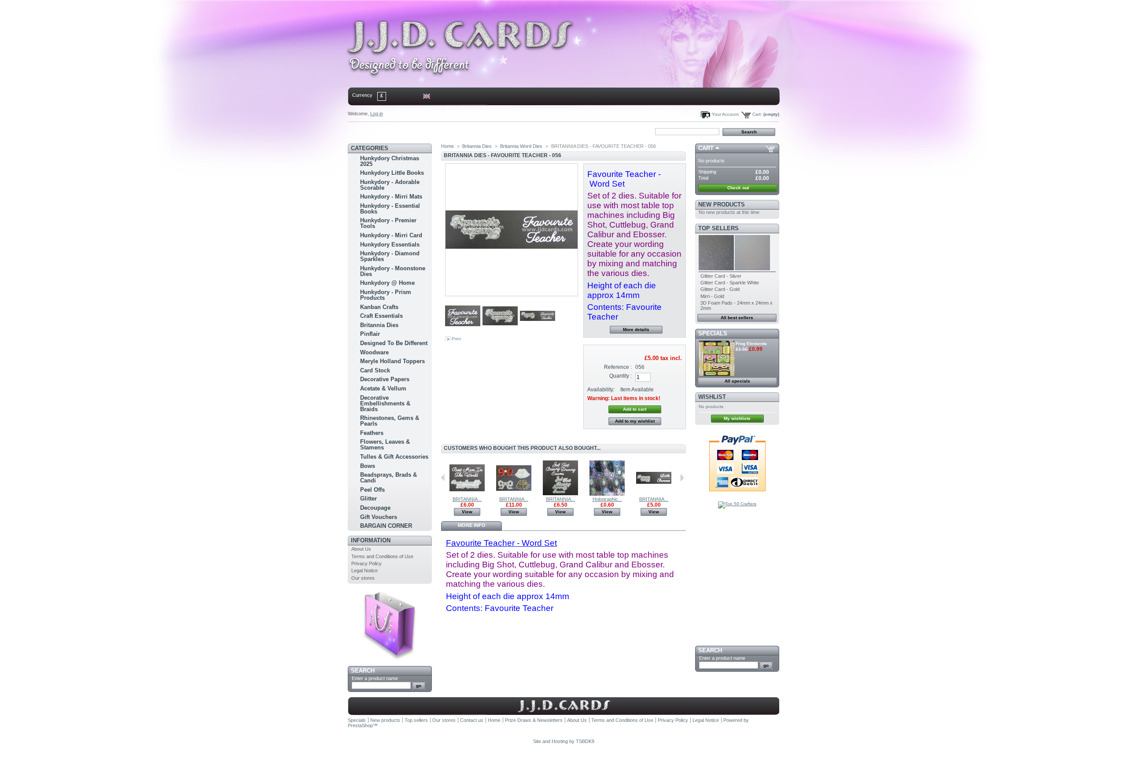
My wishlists (737, 418)
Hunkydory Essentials (390, 244)
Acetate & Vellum (383, 388)
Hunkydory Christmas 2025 (389, 161)
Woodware (374, 352)
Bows (367, 466)
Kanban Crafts (379, 307)
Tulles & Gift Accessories (394, 456)
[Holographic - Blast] (607, 494)
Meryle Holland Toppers (392, 361)
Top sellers (718, 228)
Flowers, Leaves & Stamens (385, 444)
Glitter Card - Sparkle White (729, 282)
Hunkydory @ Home (387, 283)
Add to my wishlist (635, 421)
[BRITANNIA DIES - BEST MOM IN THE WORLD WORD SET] (467, 494)
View (467, 511)
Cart (706, 148)
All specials (737, 381)
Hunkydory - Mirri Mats (391, 196)
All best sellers (737, 317)
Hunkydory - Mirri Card (391, 235)
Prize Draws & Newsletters (534, 720)
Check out (738, 187)
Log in (376, 113)
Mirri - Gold (712, 296)
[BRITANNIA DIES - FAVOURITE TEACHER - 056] (462, 332)
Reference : (618, 367)
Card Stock (375, 370)
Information (370, 540)
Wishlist (712, 397)
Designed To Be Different (393, 343)
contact (391, 131)
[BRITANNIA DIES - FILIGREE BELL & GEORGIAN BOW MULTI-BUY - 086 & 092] (513, 494)
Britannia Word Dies (521, 146)
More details (636, 329)
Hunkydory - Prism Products (385, 295)
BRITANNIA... (467, 499)
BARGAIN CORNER (386, 526)
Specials (712, 333)
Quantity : (620, 376)
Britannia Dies (379, 325)
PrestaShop (360, 725)
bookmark (449, 131)
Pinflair (370, 334)
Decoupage (375, 507)
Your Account (725, 114)
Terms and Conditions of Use (382, 556)
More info (472, 525)
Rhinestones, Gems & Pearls (389, 421)
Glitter (368, 498)
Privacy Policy (366, 563)
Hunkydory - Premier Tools (388, 223)
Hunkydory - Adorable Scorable (390, 185)
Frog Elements (751, 343)
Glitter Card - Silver (720, 276)
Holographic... (607, 499)
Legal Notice (364, 570)
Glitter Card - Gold (720, 289)
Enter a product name (375, 678)
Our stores (363, 578)
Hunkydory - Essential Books (390, 208)
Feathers (371, 433)
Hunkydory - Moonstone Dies (392, 271)
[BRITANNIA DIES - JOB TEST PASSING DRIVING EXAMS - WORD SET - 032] (560, 494)
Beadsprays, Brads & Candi (388, 477)
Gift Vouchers (378, 517)
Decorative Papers (384, 379)
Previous (443, 478)
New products (721, 204)
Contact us (471, 720)
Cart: (757, 114)
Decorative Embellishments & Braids (385, 403)
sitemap (420, 131)
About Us (361, 549)
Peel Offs (372, 489)
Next (682, 478)
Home (362, 131)
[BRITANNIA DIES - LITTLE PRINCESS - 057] (653, 494)
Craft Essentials (381, 316)
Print (456, 338)
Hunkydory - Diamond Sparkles (390, 256)
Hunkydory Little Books (392, 172)
